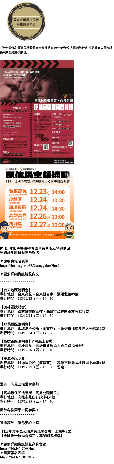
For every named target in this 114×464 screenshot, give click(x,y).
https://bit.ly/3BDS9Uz (17, 457)
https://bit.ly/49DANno (17, 448)
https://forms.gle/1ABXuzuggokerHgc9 (29, 266)
